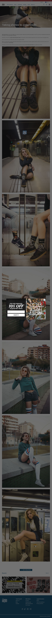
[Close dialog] (44, 300)
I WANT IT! (16, 315)
